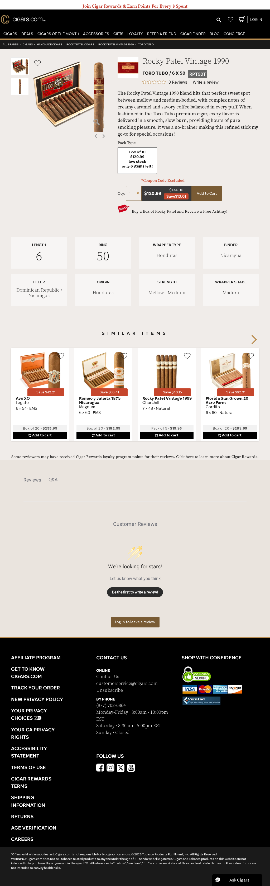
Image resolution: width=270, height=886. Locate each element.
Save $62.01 (235, 392)
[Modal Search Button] (218, 20)
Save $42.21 (45, 392)
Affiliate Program (36, 657)
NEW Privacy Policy (37, 699)
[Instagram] (110, 768)
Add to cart (42, 435)
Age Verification (33, 828)
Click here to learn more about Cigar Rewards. (217, 456)
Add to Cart (207, 193)
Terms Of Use (28, 767)
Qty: (122, 193)
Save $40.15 (172, 392)
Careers (22, 839)
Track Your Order (35, 687)
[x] (121, 767)
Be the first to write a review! (135, 592)
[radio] (137, 160)
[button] (10, 34)
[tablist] (135, 480)
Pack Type (127, 142)
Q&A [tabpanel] (53, 479)
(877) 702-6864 (111, 705)
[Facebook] (100, 768)
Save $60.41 (109, 392)
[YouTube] (131, 768)
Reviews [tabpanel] (32, 480)
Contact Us (107, 677)
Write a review (206, 82)
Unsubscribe (109, 690)
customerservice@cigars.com (127, 683)
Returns (22, 816)
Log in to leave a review (135, 622)
